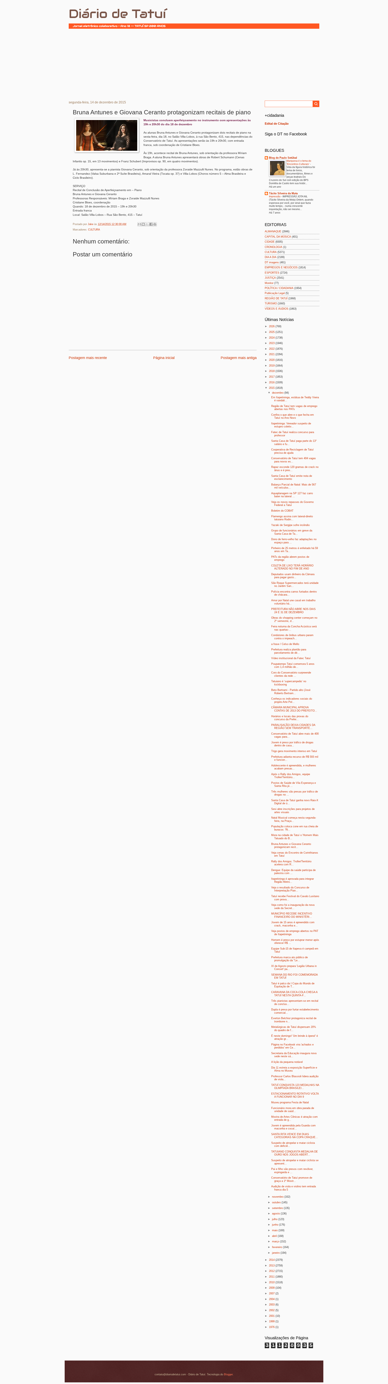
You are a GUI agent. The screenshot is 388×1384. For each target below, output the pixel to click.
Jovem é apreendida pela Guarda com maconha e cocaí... (293, 1127)
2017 (272, 376)
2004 (272, 1299)
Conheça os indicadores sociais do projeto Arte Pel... (291, 700)
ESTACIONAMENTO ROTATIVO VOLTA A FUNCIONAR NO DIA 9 (295, 1095)
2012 (272, 1270)
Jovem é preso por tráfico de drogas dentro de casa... (292, 744)
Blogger (228, 1374)
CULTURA (94, 229)
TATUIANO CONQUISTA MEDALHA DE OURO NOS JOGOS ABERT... (294, 1153)
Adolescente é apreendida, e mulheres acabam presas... (293, 767)
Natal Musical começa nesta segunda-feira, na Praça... (293, 819)
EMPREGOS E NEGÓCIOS (281, 267)
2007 (272, 1293)
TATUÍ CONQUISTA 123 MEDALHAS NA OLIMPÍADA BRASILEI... (295, 1086)
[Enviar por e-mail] (139, 224)
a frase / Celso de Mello (285, 644)
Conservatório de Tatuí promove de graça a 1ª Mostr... (291, 1179)
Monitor (269, 283)
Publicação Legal (275, 293)
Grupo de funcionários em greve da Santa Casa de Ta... (291, 532)
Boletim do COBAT (282, 510)
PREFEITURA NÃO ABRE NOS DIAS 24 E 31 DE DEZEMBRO (293, 611)
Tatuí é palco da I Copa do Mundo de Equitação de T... (292, 985)
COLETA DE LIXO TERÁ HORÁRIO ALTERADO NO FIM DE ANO (292, 567)
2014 (272, 1259)
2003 (272, 1304)
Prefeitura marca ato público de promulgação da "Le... (289, 959)
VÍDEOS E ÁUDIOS (276, 308)
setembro (278, 1208)
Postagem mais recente (88, 358)
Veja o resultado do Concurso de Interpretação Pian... (290, 889)
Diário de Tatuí (117, 13)
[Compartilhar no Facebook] (151, 224)
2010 (272, 1282)
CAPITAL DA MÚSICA (278, 236)
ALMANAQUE (273, 231)
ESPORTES (272, 272)
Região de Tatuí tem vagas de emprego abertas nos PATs (294, 408)
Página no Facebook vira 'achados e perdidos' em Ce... (292, 1046)
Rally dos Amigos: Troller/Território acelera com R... (291, 863)
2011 (272, 1276)
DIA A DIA (270, 257)
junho (275, 1224)
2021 (272, 354)
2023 (272, 343)
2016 (272, 382)
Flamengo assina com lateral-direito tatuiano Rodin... (292, 518)
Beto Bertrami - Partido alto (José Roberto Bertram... (290, 691)
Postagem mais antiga (239, 358)
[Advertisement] (194, 64)
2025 (272, 332)
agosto (276, 1213)
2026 (272, 326)
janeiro (276, 1252)
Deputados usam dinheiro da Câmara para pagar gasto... (292, 576)
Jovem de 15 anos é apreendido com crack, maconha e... (292, 924)
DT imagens (272, 262)
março (276, 1241)
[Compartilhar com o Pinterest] (155, 224)
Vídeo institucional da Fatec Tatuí (291, 658)
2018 (272, 371)
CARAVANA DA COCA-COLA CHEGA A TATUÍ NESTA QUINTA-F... (294, 994)
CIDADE (270, 241)
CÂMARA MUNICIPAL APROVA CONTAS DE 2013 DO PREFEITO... (294, 709)
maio (275, 1230)
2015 (272, 387)
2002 (272, 1310)
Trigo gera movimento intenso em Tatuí (294, 751)
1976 (272, 1327)
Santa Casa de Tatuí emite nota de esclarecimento (291, 477)
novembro (278, 1196)
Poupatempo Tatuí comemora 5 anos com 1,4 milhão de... (292, 665)
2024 (272, 337)
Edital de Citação (277, 123)
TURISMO (271, 303)
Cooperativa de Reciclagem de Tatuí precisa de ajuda (292, 451)
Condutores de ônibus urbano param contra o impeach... (292, 637)
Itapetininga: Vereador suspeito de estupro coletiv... (291, 425)
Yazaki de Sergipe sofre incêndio (290, 525)
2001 (272, 1315)
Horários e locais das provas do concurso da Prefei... (289, 718)
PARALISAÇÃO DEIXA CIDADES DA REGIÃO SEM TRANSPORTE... (293, 726)
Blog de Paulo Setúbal (283, 157)
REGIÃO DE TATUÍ (276, 298)
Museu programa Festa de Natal (290, 1102)
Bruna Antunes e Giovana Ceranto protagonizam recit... (291, 845)
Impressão (275, 196)
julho (275, 1219)
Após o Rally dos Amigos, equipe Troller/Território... (290, 776)
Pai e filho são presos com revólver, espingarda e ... (292, 1170)
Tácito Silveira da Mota (283, 193)
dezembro (278, 392)
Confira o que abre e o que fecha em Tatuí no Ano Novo (292, 416)
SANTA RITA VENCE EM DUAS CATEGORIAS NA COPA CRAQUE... (294, 1136)
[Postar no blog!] (143, 224)
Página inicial (164, 358)
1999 (272, 1321)
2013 (272, 1265)
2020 (272, 359)
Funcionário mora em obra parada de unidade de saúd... (292, 1110)
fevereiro (277, 1247)
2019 (272, 365)
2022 (272, 348)
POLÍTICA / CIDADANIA (279, 288)
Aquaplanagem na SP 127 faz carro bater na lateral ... (292, 495)
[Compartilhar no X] (147, 224)
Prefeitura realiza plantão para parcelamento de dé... (288, 651)
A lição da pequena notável (287, 1061)
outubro (277, 1202)
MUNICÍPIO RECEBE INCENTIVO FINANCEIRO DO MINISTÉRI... (291, 915)
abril (275, 1235)
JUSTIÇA (270, 277)
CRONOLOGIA (273, 247)
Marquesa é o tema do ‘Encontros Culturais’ (299, 162)
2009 (272, 1287)
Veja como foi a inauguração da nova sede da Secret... (292, 906)
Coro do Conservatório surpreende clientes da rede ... (291, 674)
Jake (91, 224)
